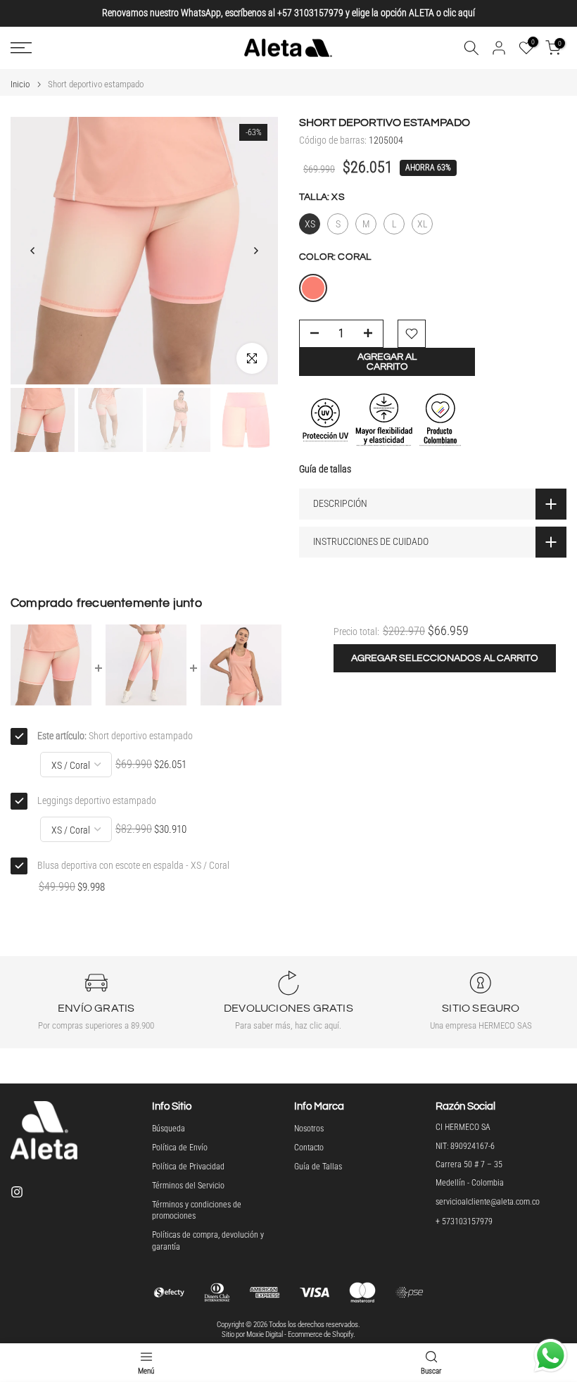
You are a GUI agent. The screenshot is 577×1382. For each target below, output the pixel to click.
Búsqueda (168, 1128)
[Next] (255, 251)
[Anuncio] (288, 13)
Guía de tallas (325, 469)
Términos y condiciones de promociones (196, 1210)
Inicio (20, 84)
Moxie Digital (264, 1334)
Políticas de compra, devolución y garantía (208, 1241)
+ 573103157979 (464, 1221)
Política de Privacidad (188, 1166)
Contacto (309, 1147)
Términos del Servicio (188, 1186)
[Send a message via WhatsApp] (550, 1355)
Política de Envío (180, 1147)
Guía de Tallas (318, 1166)
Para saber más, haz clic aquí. (288, 1025)
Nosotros (309, 1128)
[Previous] (33, 251)
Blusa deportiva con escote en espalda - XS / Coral (133, 865)
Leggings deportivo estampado (96, 800)
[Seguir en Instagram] (17, 1191)
